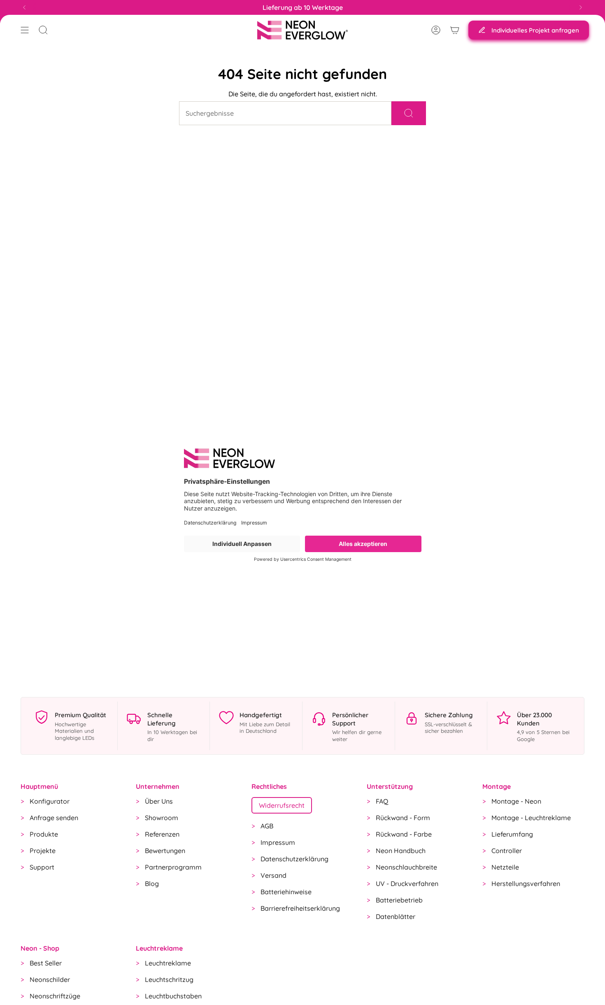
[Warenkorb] (454, 30)
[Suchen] (408, 113)
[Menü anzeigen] (24, 30)
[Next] (580, 7)
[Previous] (24, 7)
